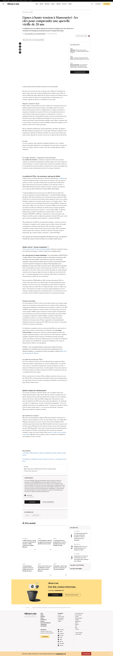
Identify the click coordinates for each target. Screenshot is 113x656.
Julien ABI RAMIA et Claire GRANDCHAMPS (34, 33)
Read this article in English (81, 35)
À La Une (25, 12)
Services (42, 621)
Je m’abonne (55, 594)
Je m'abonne (86, 654)
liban (27, 515)
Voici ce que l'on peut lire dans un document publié (36, 249)
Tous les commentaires (48, 501)
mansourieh (35, 515)
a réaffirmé (61, 178)
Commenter (32, 502)
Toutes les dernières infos (79, 72)
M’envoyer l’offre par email (71, 594)
